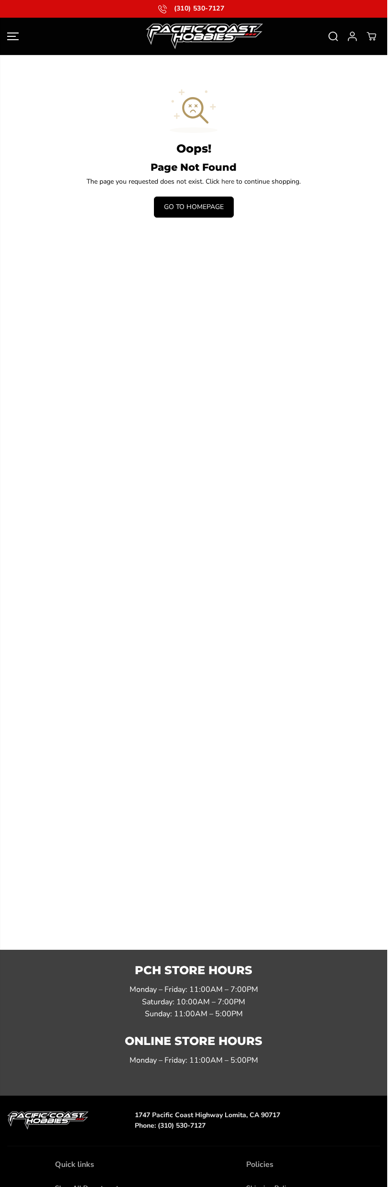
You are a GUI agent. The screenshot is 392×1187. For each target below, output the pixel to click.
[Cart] (371, 36)
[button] (13, 36)
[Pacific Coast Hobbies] (193, 36)
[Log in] (352, 36)
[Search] (333, 36)
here (227, 181)
